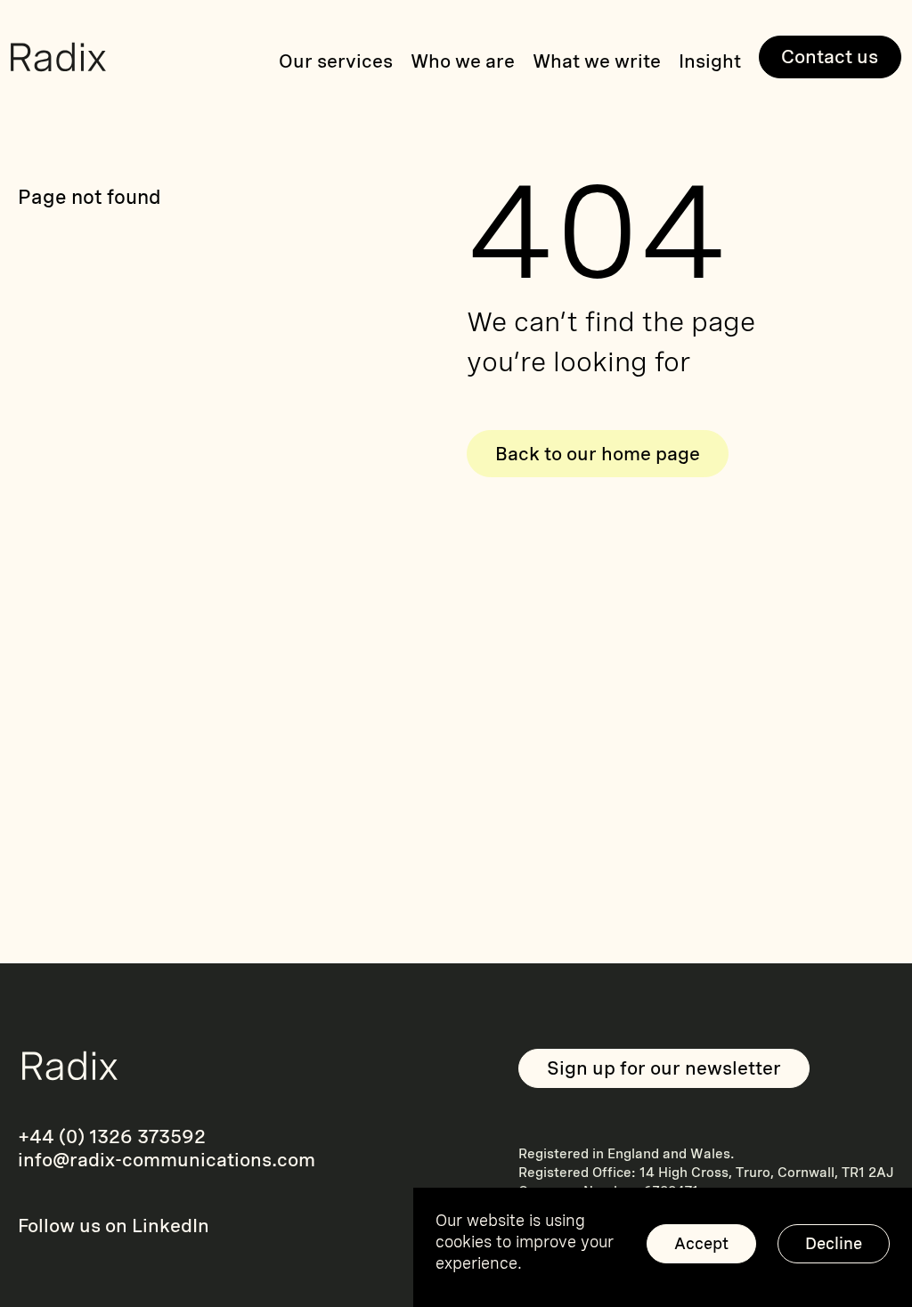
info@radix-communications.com (166, 1160)
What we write (597, 61)
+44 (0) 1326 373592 (112, 1136)
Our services (336, 61)
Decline (833, 1243)
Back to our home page (597, 453)
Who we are (463, 61)
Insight (710, 61)
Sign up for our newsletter (664, 1068)
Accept (701, 1243)
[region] (662, 1247)
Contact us (829, 56)
